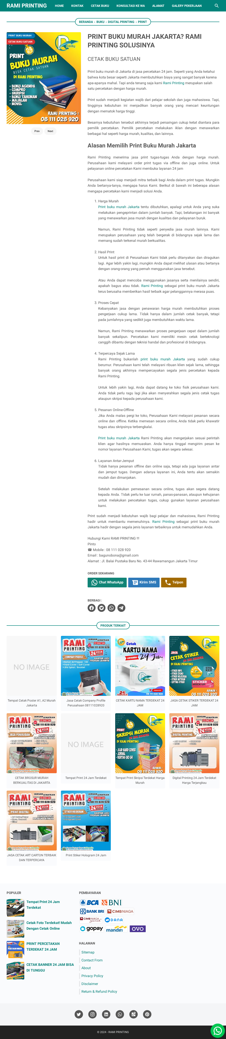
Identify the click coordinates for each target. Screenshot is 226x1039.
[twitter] (101, 608)
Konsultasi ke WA (131, 5)
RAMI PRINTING (27, 5)
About (86, 968)
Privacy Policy (92, 976)
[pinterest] (147, 1014)
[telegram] (121, 608)
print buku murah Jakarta (163, 359)
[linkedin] (106, 1014)
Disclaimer (89, 984)
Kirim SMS (147, 582)
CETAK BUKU (100, 5)
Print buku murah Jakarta (118, 207)
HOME (59, 5)
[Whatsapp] (216, 1029)
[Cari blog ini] (216, 5)
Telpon (177, 582)
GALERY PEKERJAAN (187, 5)
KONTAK (77, 5)
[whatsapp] (111, 608)
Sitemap (87, 952)
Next (50, 131)
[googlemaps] (133, 1014)
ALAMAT (158, 5)
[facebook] (92, 608)
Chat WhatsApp (110, 582)
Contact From (92, 960)
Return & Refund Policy (99, 991)
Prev (37, 131)
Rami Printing (173, 83)
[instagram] (92, 1014)
